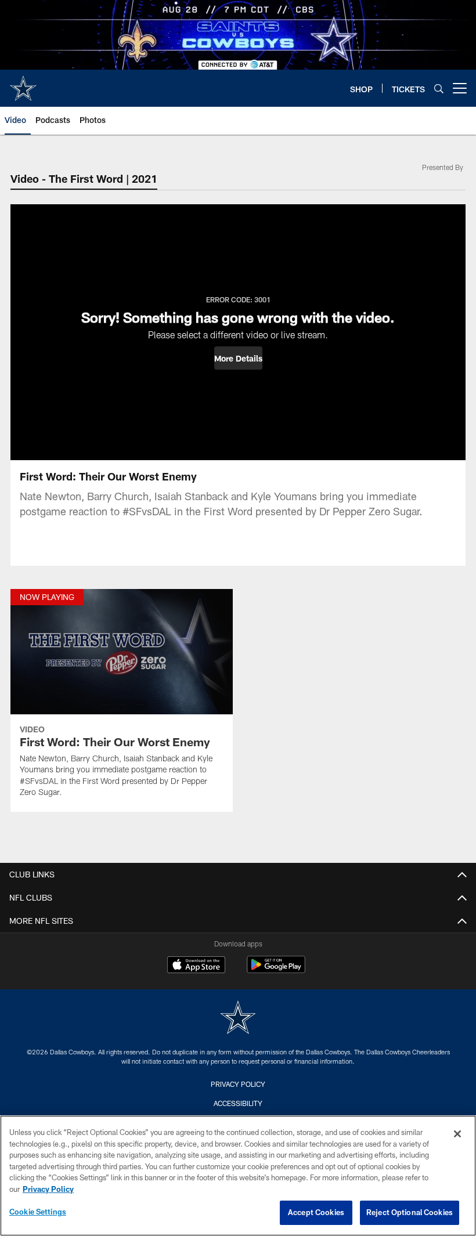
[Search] (438, 88)
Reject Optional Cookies (409, 1212)
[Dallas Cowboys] (238, 1019)
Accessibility (238, 1103)
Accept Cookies (316, 1212)
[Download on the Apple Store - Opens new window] (196, 966)
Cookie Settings (37, 1211)
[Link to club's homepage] (23, 83)
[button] (238, 358)
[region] (238, 1175)
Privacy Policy (238, 1084)
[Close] (457, 1134)
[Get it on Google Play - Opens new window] (276, 970)
